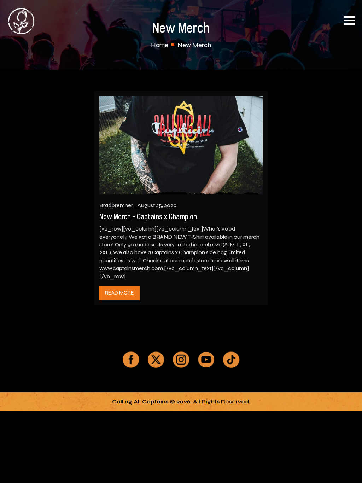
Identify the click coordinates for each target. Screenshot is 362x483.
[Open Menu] (349, 20)
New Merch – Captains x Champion (148, 217)
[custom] (130, 359)
